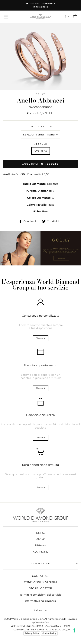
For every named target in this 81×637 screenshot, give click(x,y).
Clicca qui (40, 338)
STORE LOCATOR (40, 588)
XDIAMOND (40, 551)
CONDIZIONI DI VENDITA (40, 582)
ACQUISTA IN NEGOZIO (40, 164)
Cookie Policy (49, 633)
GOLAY (40, 94)
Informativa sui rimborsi (40, 600)
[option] (40, 5)
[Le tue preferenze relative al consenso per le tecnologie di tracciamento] (74, 630)
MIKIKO (40, 539)
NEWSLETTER (40, 563)
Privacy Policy (32, 633)
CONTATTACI (40, 575)
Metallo (40, 144)
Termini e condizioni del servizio (41, 594)
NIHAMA (40, 545)
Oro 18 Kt (40, 150)
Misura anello (40, 126)
